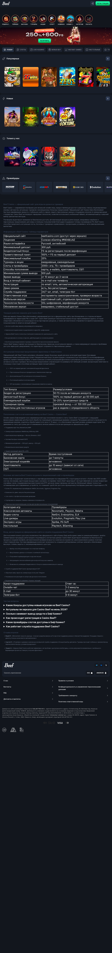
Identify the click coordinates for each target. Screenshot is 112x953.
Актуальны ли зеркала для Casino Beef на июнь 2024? (36, 609)
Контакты (7, 687)
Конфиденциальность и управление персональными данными (79, 688)
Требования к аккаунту (67, 695)
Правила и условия (66, 681)
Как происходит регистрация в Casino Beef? (31, 618)
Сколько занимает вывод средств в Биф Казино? (34, 613)
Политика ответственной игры (70, 702)
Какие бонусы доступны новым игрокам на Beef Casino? (38, 605)
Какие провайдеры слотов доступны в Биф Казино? (35, 622)
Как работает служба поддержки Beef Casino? (33, 626)
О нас (6, 681)
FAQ (5, 693)
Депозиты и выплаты (12, 699)
